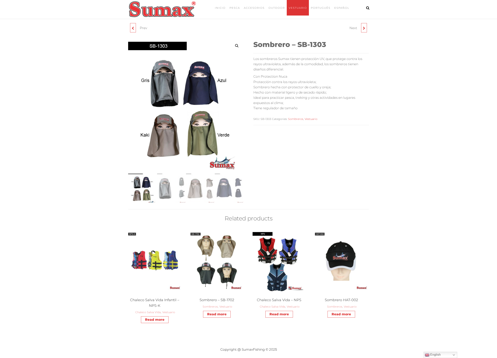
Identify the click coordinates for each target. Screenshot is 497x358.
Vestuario (298, 7)
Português (320, 7)
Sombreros (295, 119)
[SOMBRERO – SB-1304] (364, 27)
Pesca (234, 7)
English (435, 354)
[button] (236, 45)
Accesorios (254, 7)
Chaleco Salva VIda (148, 312)
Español (341, 7)
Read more (154, 320)
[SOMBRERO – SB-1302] (133, 27)
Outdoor (276, 7)
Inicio (220, 7)
